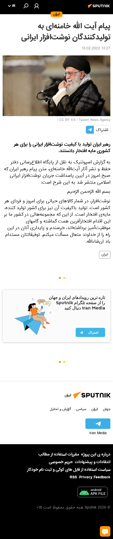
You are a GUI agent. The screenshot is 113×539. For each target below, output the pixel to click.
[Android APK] (92, 493)
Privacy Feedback (94, 477)
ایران (104, 255)
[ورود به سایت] (36, 6)
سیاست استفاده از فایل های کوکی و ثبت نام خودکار (68, 469)
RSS (73, 477)
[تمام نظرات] (105, 531)
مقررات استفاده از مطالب (58, 454)
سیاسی (81, 409)
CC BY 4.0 (67, 120)
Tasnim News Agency (94, 120)
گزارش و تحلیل (60, 409)
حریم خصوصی (61, 462)
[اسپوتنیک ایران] (99, 8)
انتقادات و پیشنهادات (92, 462)
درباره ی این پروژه (95, 454)
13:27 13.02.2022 (96, 49)
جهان (106, 409)
